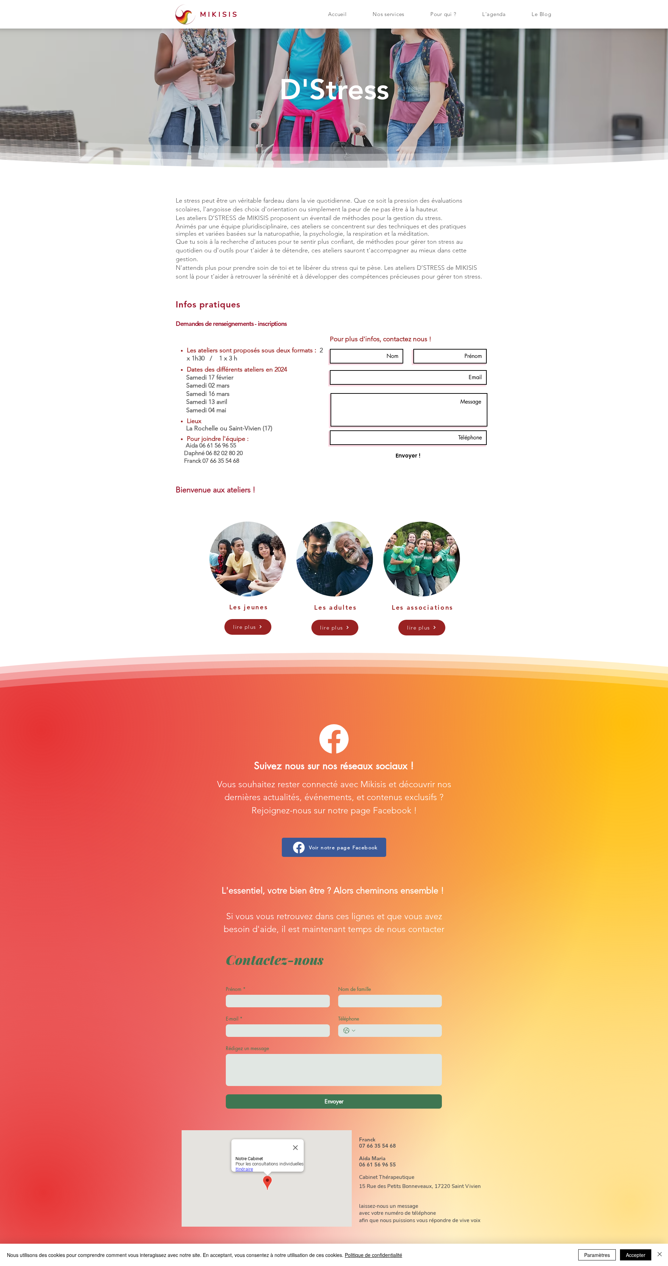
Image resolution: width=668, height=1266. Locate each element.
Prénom (236, 989)
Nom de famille (354, 989)
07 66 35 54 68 (377, 1145)
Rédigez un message (247, 1048)
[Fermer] (659, 1254)
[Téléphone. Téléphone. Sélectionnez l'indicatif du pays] (349, 1030)
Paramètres (597, 1254)
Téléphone (348, 1019)
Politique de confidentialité (373, 1254)
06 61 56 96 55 (377, 1164)
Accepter (635, 1254)
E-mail (234, 1019)
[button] (388, 14)
